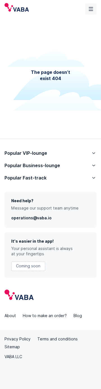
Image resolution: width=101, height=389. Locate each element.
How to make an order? (45, 315)
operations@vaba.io (31, 218)
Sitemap (12, 347)
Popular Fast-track (25, 178)
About (10, 315)
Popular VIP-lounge (25, 153)
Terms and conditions (57, 339)
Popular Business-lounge (32, 165)
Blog (78, 315)
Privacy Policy (17, 339)
